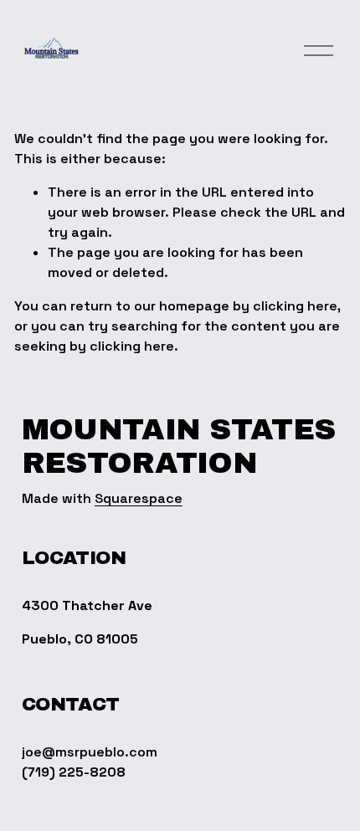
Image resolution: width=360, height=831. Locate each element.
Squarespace (139, 498)
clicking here (295, 306)
